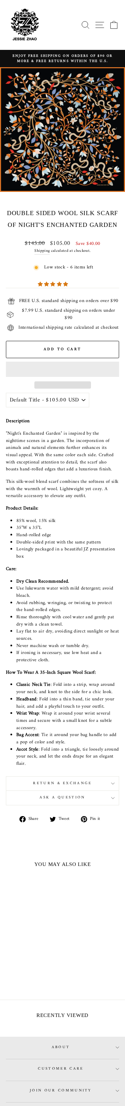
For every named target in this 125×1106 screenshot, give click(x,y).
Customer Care (60, 1068)
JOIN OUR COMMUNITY (61, 1090)
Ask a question (62, 797)
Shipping (42, 251)
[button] (54, 284)
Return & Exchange (62, 783)
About (61, 1047)
